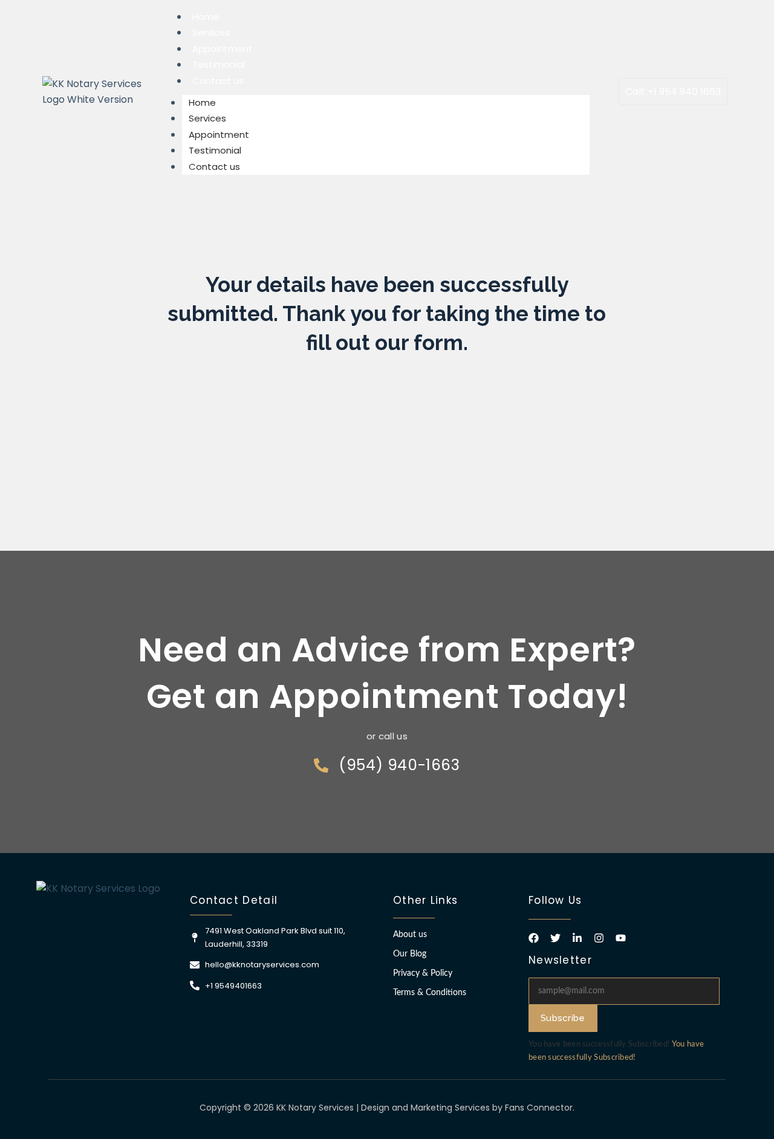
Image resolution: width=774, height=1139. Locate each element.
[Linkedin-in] (577, 938)
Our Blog (409, 954)
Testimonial (218, 64)
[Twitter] (555, 938)
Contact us (218, 80)
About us (410, 934)
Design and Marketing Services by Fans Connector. (467, 1108)
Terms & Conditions (429, 992)
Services (211, 32)
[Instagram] (599, 938)
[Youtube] (621, 938)
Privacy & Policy (422, 973)
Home (206, 16)
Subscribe (563, 1018)
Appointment (222, 48)
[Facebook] (533, 938)
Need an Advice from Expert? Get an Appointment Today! (387, 672)
